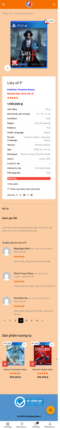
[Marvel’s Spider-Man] (43, 352)
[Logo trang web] (29, 4)
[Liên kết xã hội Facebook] (17, 193)
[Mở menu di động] (4, 4)
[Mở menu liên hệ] (50, 410)
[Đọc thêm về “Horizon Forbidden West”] (5, 362)
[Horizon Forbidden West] (15, 352)
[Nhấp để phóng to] (7, 66)
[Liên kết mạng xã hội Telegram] (31, 193)
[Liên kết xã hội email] (24, 193)
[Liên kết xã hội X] (20, 193)
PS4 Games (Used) (24, 13)
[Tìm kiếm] (54, 4)
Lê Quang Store (33, 416)
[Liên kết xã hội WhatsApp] (28, 193)
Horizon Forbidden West (15, 367)
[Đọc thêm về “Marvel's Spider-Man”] (33, 362)
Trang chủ (7, 13)
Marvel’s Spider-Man (43, 367)
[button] (57, 357)
